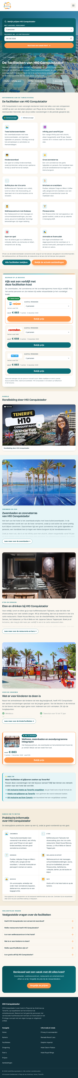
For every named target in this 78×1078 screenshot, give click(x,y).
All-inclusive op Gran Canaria (20, 798)
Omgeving (6, 1047)
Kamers (5, 1037)
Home (4, 57)
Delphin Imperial (47, 1042)
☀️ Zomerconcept (10, 118)
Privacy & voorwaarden (49, 1032)
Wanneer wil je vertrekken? (17, 34)
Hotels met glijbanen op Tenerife (21, 794)
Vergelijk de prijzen (39, 985)
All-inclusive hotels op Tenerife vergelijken (25, 790)
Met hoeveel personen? (14, 25)
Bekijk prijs (39, 319)
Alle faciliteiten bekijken (16, 262)
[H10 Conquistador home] (7, 5)
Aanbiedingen (7, 1063)
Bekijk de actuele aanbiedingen (49, 262)
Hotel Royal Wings (47, 1053)
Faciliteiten (6, 1042)
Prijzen (4, 1058)
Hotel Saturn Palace (48, 1047)
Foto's (4, 1053)
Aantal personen (31, 302)
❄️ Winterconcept (27, 118)
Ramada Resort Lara (48, 1037)
